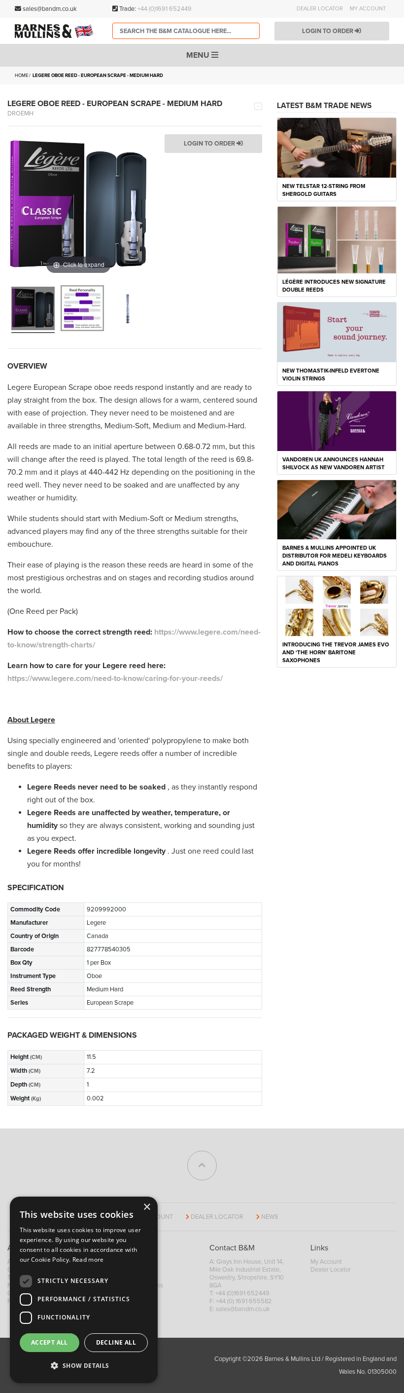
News (269, 1217)
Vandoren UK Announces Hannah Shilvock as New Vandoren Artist (333, 463)
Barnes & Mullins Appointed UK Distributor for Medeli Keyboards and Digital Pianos (334, 556)
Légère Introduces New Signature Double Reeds (334, 286)
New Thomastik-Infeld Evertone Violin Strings (330, 375)
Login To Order (210, 144)
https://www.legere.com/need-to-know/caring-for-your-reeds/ (115, 678)
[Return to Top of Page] (202, 1165)
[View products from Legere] (258, 106)
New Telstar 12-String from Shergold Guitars (324, 190)
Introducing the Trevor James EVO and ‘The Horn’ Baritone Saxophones (335, 652)
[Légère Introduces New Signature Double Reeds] (336, 239)
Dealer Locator (320, 8)
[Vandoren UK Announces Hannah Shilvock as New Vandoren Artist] (336, 420)
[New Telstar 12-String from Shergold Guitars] (336, 147)
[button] (84, 1365)
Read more (88, 1259)
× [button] (146, 1207)
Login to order (328, 31)
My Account (368, 8)
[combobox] (186, 31)
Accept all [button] (49, 1342)
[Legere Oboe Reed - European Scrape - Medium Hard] (33, 310)
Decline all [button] (116, 1342)
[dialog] (84, 1290)
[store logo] (56, 31)
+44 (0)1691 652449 (164, 9)
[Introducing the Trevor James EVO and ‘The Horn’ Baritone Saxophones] (336, 605)
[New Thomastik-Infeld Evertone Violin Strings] (336, 332)
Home (21, 75)
